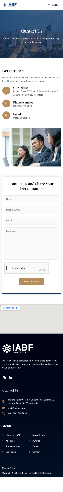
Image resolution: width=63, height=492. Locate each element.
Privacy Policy (8, 468)
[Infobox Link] (31, 91)
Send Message (31, 281)
